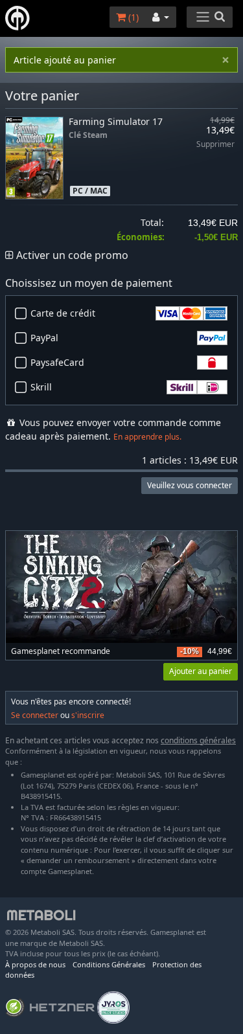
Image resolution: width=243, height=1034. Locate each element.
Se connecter (34, 715)
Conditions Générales (109, 964)
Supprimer (215, 144)
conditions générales (198, 740)
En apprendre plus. (147, 437)
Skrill (41, 387)
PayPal (44, 338)
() (132, 17)
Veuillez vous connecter (189, 485)
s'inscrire (87, 715)
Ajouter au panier (200, 671)
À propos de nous (35, 964)
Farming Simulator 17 (116, 121)
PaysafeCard (57, 362)
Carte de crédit (62, 313)
